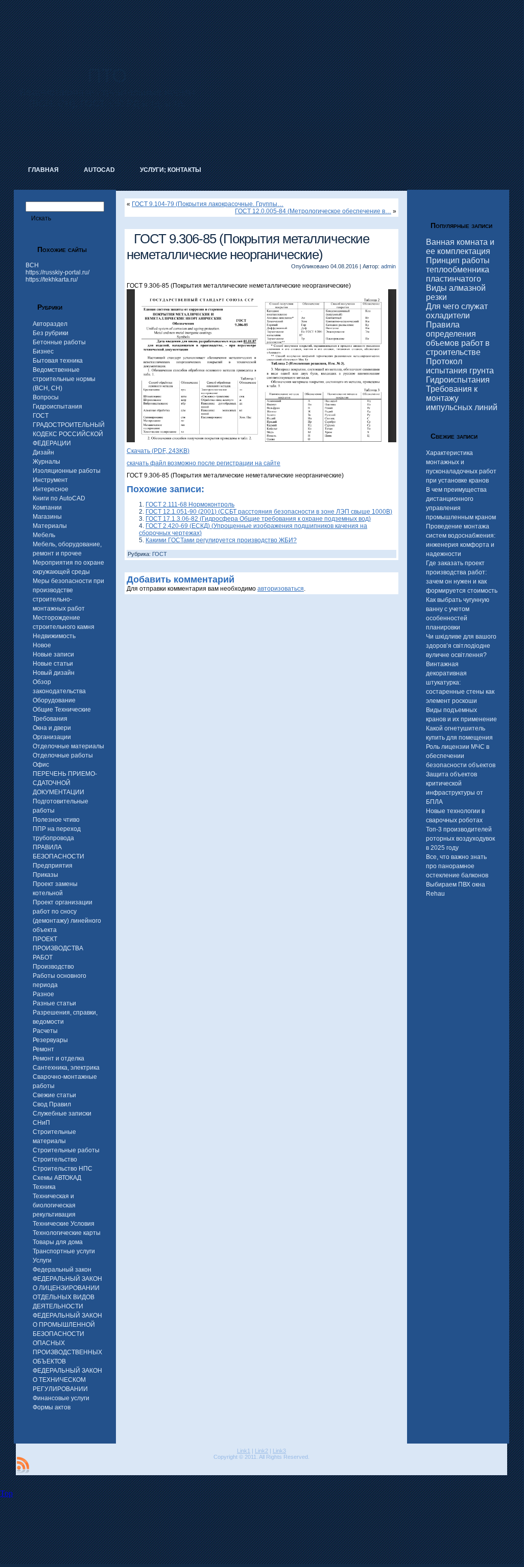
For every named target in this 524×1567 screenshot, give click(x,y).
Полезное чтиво (56, 819)
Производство (53, 966)
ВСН (32, 265)
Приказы (45, 874)
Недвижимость (54, 636)
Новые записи (53, 654)
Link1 (243, 1451)
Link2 (261, 1451)
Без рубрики (50, 333)
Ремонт (43, 1049)
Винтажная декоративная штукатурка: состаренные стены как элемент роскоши (460, 682)
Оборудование (54, 700)
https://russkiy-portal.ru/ (57, 272)
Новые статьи (53, 663)
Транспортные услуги (64, 1251)
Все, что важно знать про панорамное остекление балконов (457, 866)
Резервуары (50, 1040)
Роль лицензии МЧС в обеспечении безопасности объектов (460, 756)
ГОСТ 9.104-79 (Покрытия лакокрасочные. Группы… (207, 204)
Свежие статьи (54, 1095)
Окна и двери (52, 727)
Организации (52, 737)
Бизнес (43, 351)
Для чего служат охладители (457, 311)
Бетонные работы (59, 342)
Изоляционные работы (67, 470)
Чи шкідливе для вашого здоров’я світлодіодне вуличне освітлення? (461, 646)
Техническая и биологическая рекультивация (54, 1205)
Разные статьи (54, 1003)
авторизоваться (280, 588)
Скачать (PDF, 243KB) (158, 450)
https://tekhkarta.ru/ (52, 279)
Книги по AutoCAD (59, 498)
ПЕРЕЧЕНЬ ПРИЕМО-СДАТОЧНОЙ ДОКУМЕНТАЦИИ (65, 783)
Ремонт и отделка (58, 1058)
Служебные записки (62, 1113)
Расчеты (45, 1030)
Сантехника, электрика (66, 1067)
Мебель (44, 535)
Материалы (50, 525)
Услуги (42, 1260)
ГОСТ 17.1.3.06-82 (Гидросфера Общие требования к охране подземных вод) (258, 518)
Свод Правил (52, 1104)
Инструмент (50, 480)
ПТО (107, 75)
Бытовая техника (58, 360)
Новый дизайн (54, 672)
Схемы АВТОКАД (57, 1177)
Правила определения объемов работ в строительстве (458, 338)
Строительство (55, 1159)
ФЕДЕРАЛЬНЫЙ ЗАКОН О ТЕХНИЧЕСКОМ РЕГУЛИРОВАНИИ (67, 1380)
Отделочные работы (63, 755)
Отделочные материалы (68, 746)
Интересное (50, 489)
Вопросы (46, 397)
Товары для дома (58, 1242)
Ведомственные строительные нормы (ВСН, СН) (64, 379)
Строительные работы (66, 1150)
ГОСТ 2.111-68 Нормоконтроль (190, 504)
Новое (42, 645)
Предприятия (53, 865)
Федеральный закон (62, 1269)
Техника (44, 1187)
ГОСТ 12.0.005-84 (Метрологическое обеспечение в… (313, 211)
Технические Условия (63, 1223)
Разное (43, 994)
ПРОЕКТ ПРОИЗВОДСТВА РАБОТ (58, 948)
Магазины (47, 516)
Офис (41, 764)
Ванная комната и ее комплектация (460, 247)
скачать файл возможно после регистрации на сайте (203, 463)
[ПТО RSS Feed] (23, 1465)
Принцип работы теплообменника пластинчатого (458, 269)
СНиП (41, 1122)
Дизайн (43, 452)
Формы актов (51, 1407)
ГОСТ (41, 415)
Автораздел (50, 323)
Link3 (279, 1451)
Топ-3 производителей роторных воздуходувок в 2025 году (460, 838)
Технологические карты (67, 1232)
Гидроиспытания (57, 406)
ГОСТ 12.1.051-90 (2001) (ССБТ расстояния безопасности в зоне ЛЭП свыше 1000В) (269, 511)
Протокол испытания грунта (460, 366)
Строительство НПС (62, 1168)
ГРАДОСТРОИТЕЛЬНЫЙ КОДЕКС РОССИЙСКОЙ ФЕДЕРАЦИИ (69, 434)
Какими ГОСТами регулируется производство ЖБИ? (221, 540)
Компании (47, 507)
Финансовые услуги (61, 1398)
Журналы (46, 461)
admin (388, 266)
